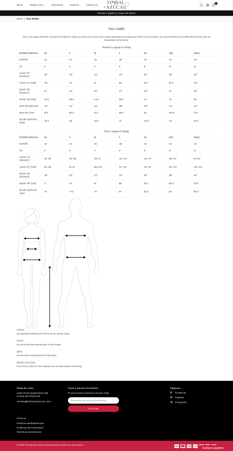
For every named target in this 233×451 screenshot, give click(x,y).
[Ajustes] (208, 5)
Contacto (92, 5)
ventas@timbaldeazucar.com (34, 401)
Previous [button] (13, 13)
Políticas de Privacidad (30, 427)
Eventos (74, 5)
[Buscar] (201, 5)
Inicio (20, 5)
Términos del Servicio (29, 432)
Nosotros (57, 5)
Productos (36, 5)
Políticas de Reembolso (30, 423)
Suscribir (93, 408)
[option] (116, 13)
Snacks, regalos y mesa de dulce (116, 13)
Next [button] (220, 13)
